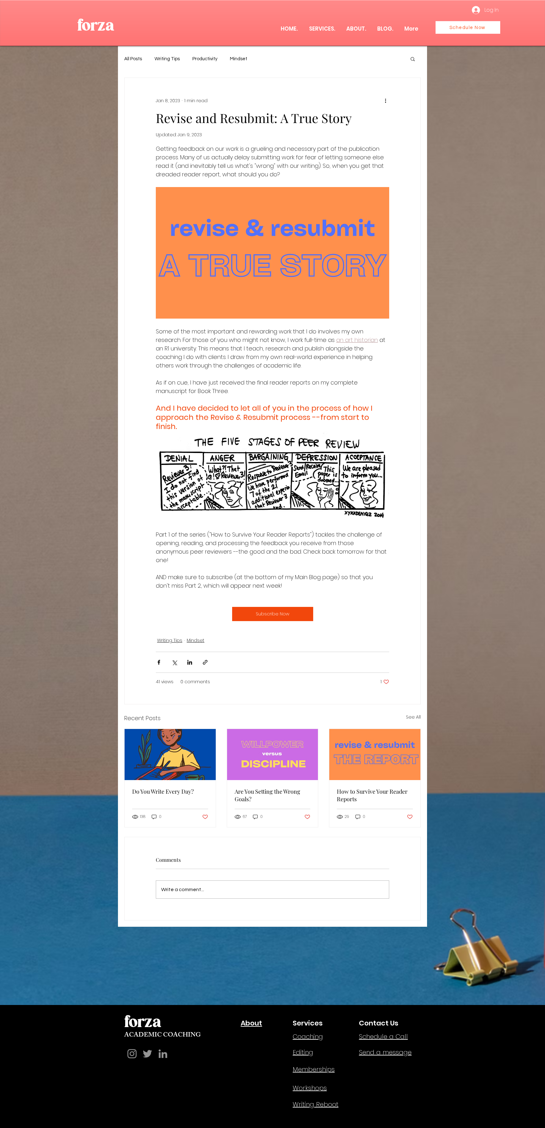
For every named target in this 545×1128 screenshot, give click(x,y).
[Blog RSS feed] (41, 778)
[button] (446, 46)
